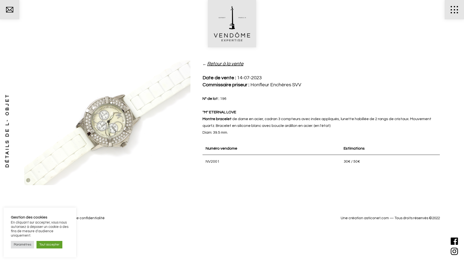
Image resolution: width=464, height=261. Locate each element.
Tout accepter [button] (49, 244)
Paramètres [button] (22, 244)
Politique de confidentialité (82, 218)
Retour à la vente (225, 63)
